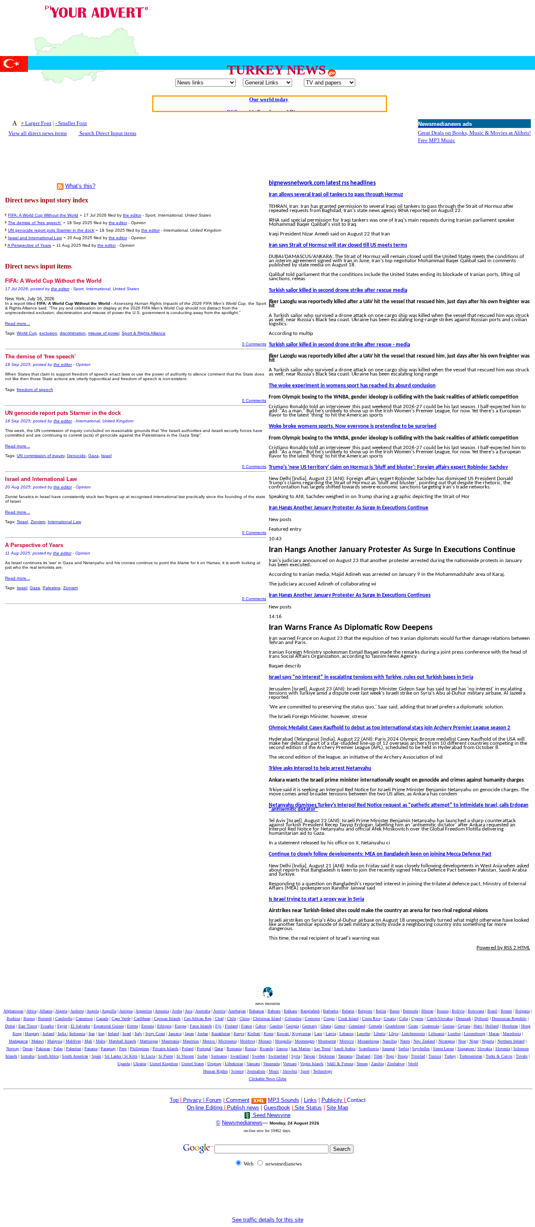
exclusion (48, 333)
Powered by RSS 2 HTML (503, 948)
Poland (188, 1048)
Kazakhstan (220, 1033)
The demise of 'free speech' (34, 222)
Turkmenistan (470, 1056)
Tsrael (22, 521)
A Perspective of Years (29, 245)
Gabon (260, 1026)
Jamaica (174, 1033)
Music (274, 1071)
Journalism (256, 1071)
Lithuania (436, 1033)
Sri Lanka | (114, 1056)
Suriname (219, 1056)
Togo (390, 1056)
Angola (93, 1011)
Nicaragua (446, 1041)
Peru (123, 1048)
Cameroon (84, 1018)
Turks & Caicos (499, 1056)
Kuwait (283, 1033)
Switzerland (278, 1056)
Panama (90, 1048)
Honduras (510, 1026)
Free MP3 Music (436, 140)
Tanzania (345, 1056)
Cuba (403, 1018)
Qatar (218, 1048)
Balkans (290, 1011)
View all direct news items (37, 133)
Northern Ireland (511, 1041)
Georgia (292, 1026)
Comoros (312, 1018)
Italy (138, 1033)
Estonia (147, 1026)
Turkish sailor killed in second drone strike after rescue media (338, 290)
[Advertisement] (379, 22)
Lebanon (346, 1033)
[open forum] (182, 1100)
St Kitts (131, 1056)
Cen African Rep (197, 1018)
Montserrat (327, 1041)
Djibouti (481, 1018)
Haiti (478, 1026)
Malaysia (54, 1041)
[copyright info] (225, 1099)
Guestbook (277, 1107)
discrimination (73, 333)
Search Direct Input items (107, 133)
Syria (295, 1056)
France (246, 1026)
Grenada (375, 1026)
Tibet (378, 1056)
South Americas (75, 1056)
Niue (462, 1041)
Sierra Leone (443, 1048)
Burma (29, 1018)
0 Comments (254, 344)
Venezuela (271, 1063)
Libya (393, 1033)
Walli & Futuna (340, 1063)
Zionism (38, 521)
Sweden (258, 1056)
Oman (28, 1048)
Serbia (403, 1048)
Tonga (402, 1056)
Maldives (73, 1041)
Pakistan (43, 1048)
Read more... (17, 323)
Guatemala (430, 1026)
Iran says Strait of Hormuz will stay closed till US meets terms (338, 245)
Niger (474, 1041)
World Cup (27, 333)
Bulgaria (522, 1011)
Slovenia (502, 1048)
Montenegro (305, 1041)
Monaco (265, 1041)
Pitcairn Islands (165, 1048)
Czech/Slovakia (440, 1018)
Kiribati (253, 1033)
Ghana (326, 1026)
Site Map (337, 1107)
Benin (395, 1011)
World (413, 1063)
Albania (45, 1011)
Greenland (357, 1026)
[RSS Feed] (60, 186)
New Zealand (424, 1041)
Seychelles (421, 1048)
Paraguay (108, 1048)
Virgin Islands (312, 1063)
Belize (381, 1011)
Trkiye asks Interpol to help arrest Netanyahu (320, 768)
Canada (102, 1018)
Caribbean (142, 1018)
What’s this (78, 186)
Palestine (52, 587)
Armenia (162, 1011)
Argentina (143, 1011)
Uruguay (214, 1063)
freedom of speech (35, 389)
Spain (96, 1056)
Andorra (77, 1011)
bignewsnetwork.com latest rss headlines (322, 183)
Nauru (405, 1041)
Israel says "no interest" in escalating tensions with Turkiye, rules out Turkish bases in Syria (371, 677)
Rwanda (266, 1048)
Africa (31, 1011)
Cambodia (63, 1018)
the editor (132, 215)
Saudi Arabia (344, 1048)
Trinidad (418, 1056)
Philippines (139, 1048)
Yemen (362, 1063)
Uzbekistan (234, 1063)
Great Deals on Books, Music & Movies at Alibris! (474, 133)
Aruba (177, 1011)
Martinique (149, 1041)
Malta (100, 1041)
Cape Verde (121, 1018)
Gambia (276, 1026)
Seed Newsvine (270, 1115)
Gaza (93, 455)
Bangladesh (310, 1011)
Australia (202, 1011)
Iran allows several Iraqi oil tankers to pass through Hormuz (336, 194)
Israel (106, 455)
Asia (188, 1011)
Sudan (202, 1056)
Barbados (331, 1011)
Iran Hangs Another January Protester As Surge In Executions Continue (348, 508)
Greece (339, 1026)
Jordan (202, 1033)
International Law (64, 521)
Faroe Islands (201, 1026)
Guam (413, 1026)
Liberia (379, 1033)
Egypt (62, 1026)
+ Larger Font (36, 123)
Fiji (218, 1026)
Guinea (448, 1026)
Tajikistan (326, 1056)
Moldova (247, 1041)
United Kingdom (164, 1063)
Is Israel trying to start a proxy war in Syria (316, 899)
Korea (268, 1033)
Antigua (125, 1011)
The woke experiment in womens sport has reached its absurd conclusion (352, 386)
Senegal (388, 1048)
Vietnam (290, 1063)
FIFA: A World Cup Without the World (43, 215)
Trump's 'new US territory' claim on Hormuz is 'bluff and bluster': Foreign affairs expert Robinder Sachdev (388, 467)
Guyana (464, 1026)
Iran (92, 1033)
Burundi (45, 1018)
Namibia (389, 1041)
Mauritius (191, 1041)
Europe (180, 1026)
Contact (356, 1100)
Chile (231, 1018)
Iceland (48, 1033)
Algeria (61, 1011)
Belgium (365, 1011)
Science (237, 1071)
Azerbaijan (237, 1011)
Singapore (466, 1048)
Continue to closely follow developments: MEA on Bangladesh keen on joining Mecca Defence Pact (380, 854)
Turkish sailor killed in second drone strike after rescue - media (339, 345)
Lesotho (363, 1033)
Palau (58, 1048)
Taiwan (309, 1056)
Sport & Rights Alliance (144, 333)
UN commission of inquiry (40, 455)
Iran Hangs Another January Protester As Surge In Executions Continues (350, 595)
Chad (219, 1018)
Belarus (348, 1011)
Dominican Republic (509, 1018)
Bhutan (427, 1011)
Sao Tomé (322, 1048)
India (62, 1033)
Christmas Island (267, 1018)
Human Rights (215, 1071)
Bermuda (410, 1011)
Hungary (32, 1033)
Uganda (123, 1063)
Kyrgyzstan (301, 1033)
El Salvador (80, 1026)
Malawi (37, 1041)
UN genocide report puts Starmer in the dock (51, 230)
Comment (238, 1100)
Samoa (282, 1048)
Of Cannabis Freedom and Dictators (269, 103)
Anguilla (109, 1011)
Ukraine (139, 1063)
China (244, 1018)
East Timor (27, 1026)
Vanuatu (253, 1063)
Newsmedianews (242, 1123)
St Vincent (185, 1056)
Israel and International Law (35, 237)
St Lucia (148, 1056)
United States (192, 1063)
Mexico (209, 1041)
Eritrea (132, 1026)
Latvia (331, 1033)
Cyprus (417, 1018)
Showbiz (290, 1071)
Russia (250, 1048)
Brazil (492, 1011)
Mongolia (283, 1041)
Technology (322, 1071)
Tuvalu (521, 1056)
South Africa (48, 1056)
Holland (492, 1026)
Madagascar (18, 1041)
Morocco (346, 1041)
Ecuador (47, 1026)
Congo (329, 1018)
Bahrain (274, 1011)
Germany (309, 1026)
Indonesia (77, 1033)
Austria (219, 1011)
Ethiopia (164, 1026)
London (454, 1033)
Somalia (27, 1056)
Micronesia (227, 1041)
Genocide (76, 455)
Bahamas (256, 1011)
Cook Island (348, 1018)
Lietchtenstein (413, 1033)
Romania (234, 1048)
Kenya (239, 1033)
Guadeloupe (395, 1026)
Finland (231, 1026)
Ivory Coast (155, 1033)
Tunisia (434, 1056)
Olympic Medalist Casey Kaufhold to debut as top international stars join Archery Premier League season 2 (389, 728)
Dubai (10, 1026)
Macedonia (512, 1033)
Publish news (242, 1107)
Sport (305, 1071)
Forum (213, 1100)
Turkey (450, 1056)
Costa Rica (371, 1018)
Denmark (463, 1018)
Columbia (293, 1018)
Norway (12, 1048)
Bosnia (442, 1011)
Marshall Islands (122, 1041)
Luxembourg (474, 1033)
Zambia (377, 1063)
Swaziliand (239, 1056)
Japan (189, 1033)
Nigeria (488, 1041)
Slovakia (484, 1048)
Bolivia (458, 1011)
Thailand (363, 1056)
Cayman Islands (167, 1018)
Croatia (390, 1018)
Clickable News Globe (267, 1078)
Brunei (506, 1011)
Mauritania (170, 1041)
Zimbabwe (396, 1063)
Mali (88, 1041)
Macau (494, 1033)
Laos (318, 1033)
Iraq (101, 1033)
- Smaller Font (71, 123)
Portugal (204, 1048)
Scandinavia (369, 1048)
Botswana (476, 1011)
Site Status (307, 1107)
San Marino (301, 1048)
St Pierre (165, 1056)
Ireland (113, 1033)
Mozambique (368, 1041)
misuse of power (103, 333)
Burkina (13, 1018)
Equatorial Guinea (109, 1026)
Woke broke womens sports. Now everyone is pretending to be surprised (352, 426)
